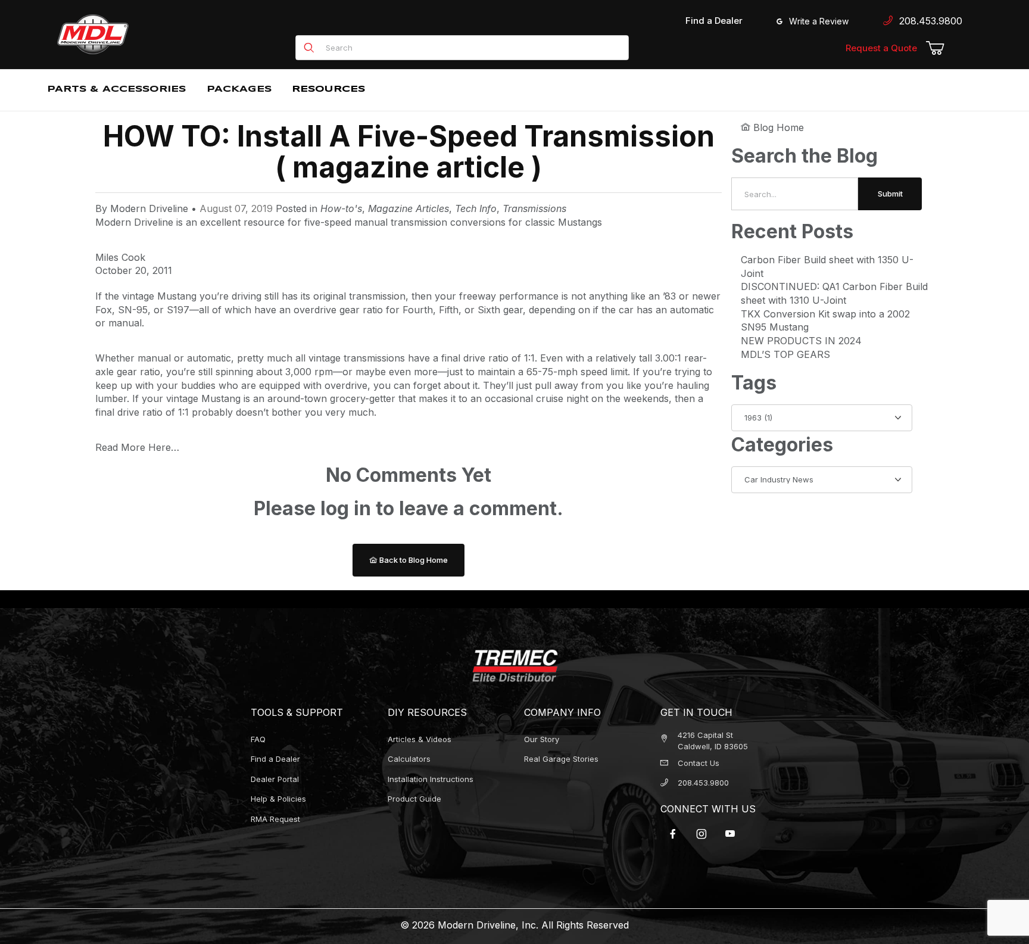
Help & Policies (278, 798)
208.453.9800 (927, 21)
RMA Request (275, 819)
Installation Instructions (430, 779)
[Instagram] (701, 833)
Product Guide (414, 798)
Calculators (409, 759)
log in (345, 508)
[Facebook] (672, 833)
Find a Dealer (714, 20)
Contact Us (698, 763)
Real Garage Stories (561, 759)
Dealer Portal (275, 779)
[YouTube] (730, 833)
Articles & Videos (419, 739)
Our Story (541, 739)
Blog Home (777, 127)
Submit (890, 193)
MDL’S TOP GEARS (785, 354)
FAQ (258, 739)
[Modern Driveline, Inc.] (146, 34)
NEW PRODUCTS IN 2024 (801, 341)
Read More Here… (137, 447)
